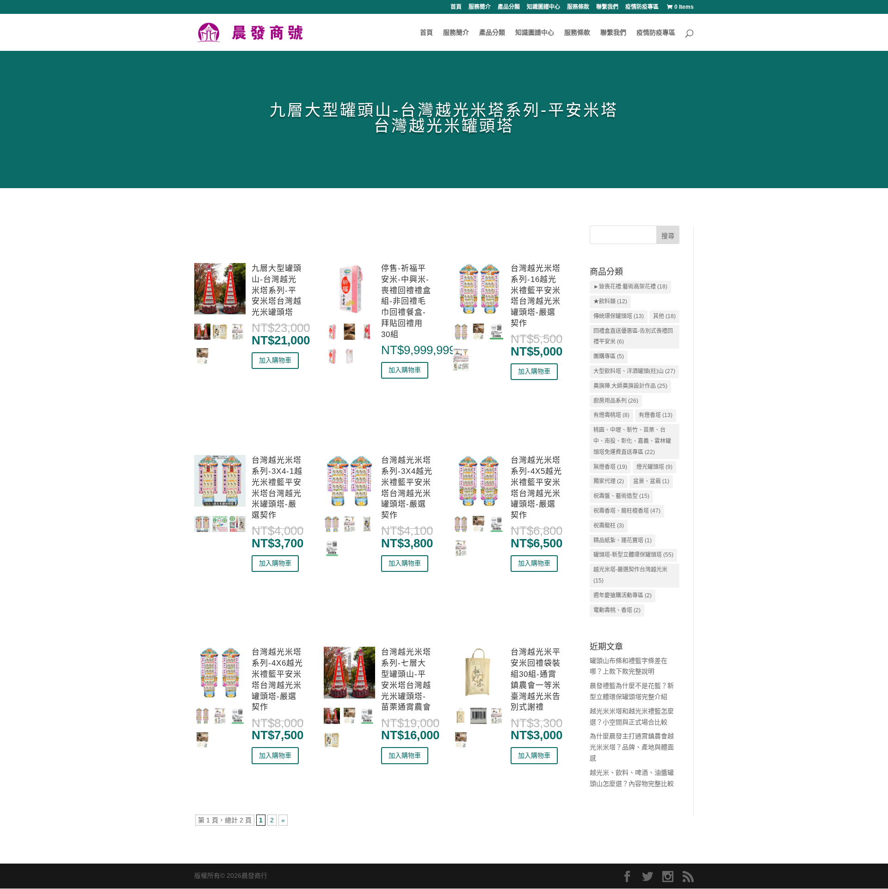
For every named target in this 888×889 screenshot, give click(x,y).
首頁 (456, 7)
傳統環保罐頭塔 (618, 316)
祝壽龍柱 (608, 525)
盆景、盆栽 (651, 481)
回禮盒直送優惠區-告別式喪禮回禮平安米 (633, 336)
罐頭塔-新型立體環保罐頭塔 (633, 555)
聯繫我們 (607, 7)
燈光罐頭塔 (654, 467)
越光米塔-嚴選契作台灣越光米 (630, 575)
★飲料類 (610, 301)
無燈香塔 (610, 467)
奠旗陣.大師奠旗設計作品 (630, 386)
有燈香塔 (655, 415)
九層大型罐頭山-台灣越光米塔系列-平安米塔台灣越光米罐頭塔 (277, 290)
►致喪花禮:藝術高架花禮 (630, 286)
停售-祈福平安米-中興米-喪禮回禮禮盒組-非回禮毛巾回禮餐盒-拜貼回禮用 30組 (406, 301)
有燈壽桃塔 (611, 415)
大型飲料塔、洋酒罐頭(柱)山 (634, 371)
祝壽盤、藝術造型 (621, 496)
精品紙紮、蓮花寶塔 (622, 540)
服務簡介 (480, 7)
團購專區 (608, 356)
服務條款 (578, 7)
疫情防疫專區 (642, 7)
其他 (664, 316)
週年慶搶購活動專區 (622, 595)
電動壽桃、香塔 (617, 610)
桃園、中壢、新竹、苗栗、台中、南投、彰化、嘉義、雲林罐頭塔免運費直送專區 (632, 441)
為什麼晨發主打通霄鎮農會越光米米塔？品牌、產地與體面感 (632, 747)
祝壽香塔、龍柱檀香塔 (626, 511)
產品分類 (509, 7)
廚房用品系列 (615, 401)
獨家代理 (608, 481)
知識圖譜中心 (543, 7)
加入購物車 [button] (275, 360)
